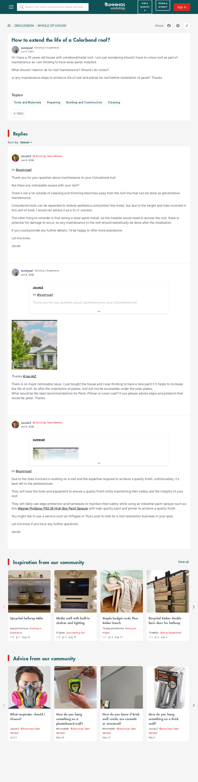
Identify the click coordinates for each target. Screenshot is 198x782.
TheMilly (154, 633)
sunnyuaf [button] (27, 47)
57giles (60, 633)
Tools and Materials (27, 102)
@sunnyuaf (24, 170)
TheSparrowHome (113, 629)
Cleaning (114, 102)
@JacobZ (29, 376)
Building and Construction (84, 102)
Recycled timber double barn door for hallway (165, 620)
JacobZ (14, 729)
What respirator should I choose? (27, 716)
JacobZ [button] (26, 156)
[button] (15, 50)
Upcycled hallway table (26, 618)
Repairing (53, 102)
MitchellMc (62, 729)
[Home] (9, 25)
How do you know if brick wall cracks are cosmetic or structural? (121, 719)
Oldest (25, 142)
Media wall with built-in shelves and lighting (73, 620)
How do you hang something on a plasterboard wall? (69, 719)
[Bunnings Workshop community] (115, 7)
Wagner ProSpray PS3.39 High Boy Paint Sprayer (53, 508)
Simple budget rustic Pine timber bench (120, 620)
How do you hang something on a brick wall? (164, 719)
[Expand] (99, 311)
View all (183, 562)
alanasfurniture (19, 629)
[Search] (22, 7)
